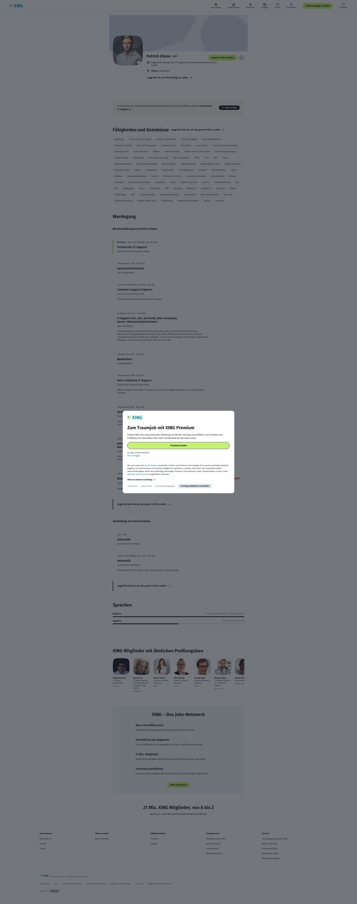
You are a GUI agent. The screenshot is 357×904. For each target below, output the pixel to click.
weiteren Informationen (137, 474)
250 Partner (152, 465)
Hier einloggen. (134, 456)
